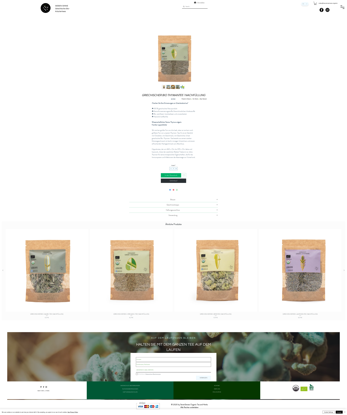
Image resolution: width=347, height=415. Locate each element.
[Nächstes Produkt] (344, 270)
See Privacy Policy (73, 412)
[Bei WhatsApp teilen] (177, 190)
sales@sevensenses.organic (328, 3)
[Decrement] (171, 168)
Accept (339, 412)
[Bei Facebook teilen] (170, 190)
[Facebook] (322, 10)
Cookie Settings (328, 412)
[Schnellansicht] (47, 270)
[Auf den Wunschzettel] (184, 175)
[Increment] (176, 168)
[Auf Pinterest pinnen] (173, 190)
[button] (315, 3)
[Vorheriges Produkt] (3, 270)
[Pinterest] (41, 387)
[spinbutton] (173, 168)
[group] (173, 274)
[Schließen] (345, 412)
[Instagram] (327, 10)
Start (130, 27)
